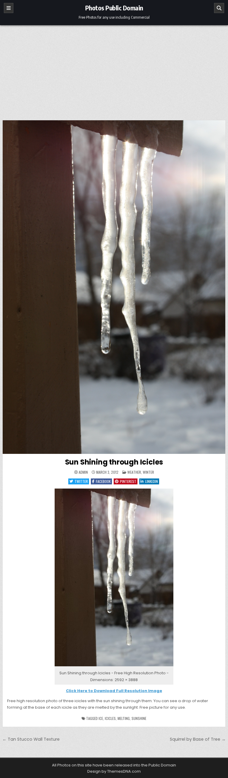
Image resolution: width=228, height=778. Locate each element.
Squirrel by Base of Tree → (198, 739)
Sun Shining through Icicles (114, 462)
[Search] (219, 8)
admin (83, 472)
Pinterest (128, 481)
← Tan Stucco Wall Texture (31, 739)
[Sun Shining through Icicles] (114, 666)
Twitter (81, 481)
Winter (148, 472)
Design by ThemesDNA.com (114, 771)
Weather (134, 472)
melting (124, 718)
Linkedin (151, 481)
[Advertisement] (114, 69)
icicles (110, 718)
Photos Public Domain (114, 8)
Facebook (103, 481)
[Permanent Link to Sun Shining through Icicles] (114, 287)
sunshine (139, 718)
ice (101, 718)
